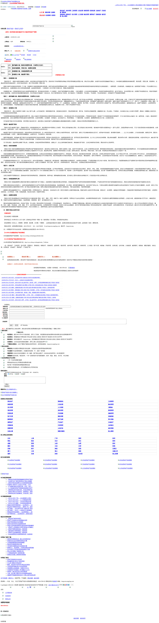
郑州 (114, 441)
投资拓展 (10, 413)
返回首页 (82, 618)
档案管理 (10, 428)
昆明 (32, 443)
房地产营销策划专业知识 (14, 559)
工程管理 (111, 401)
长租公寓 (10, 431)
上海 (32, 438)
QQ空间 (34, 54)
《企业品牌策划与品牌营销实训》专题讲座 (19, 534)
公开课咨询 (8, 592)
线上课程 (111, 431)
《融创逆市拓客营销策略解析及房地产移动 (19, 479)
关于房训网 (4, 578)
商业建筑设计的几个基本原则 (16, 561)
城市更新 (111, 428)
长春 (32, 453)
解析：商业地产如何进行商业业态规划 (18, 564)
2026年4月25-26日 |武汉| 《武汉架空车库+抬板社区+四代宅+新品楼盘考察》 (21, 277)
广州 (56, 438)
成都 (9, 443)
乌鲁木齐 (115, 451)
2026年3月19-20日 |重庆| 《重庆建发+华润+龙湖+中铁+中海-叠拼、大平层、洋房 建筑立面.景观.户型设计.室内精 (30, 290)
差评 (24, 374)
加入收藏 (149, 8)
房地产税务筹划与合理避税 (15, 522)
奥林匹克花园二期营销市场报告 (16, 554)
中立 (11, 374)
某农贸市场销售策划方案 (14, 544)
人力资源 (60, 407)
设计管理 (10, 407)
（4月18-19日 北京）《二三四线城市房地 (19, 500)
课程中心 (11, 578)
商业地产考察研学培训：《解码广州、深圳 (19, 506)
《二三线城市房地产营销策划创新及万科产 (19, 488)
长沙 (56, 441)
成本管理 (60, 410)
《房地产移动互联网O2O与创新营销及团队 (19, 483)
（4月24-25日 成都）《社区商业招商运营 (19, 503)
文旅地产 (111, 422)
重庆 (9, 446)
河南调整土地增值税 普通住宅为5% (18, 568)
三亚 (32, 451)
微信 (13, 54)
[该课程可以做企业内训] (33, 50)
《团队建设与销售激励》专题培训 (17, 530)
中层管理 (60, 425)
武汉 (80, 441)
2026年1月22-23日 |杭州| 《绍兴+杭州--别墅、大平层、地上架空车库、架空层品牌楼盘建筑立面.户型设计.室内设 (30, 300)
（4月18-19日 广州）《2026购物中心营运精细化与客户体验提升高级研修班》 (131, 5)
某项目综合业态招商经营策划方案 (17, 540)
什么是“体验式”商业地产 (14, 563)
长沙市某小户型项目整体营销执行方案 (18, 549)
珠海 (114, 446)
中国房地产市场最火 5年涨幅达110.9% (18, 570)
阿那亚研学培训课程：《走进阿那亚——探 (19, 512)
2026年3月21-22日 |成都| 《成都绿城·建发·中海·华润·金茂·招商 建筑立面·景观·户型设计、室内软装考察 (28, 287)
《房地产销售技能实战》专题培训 (17, 529)
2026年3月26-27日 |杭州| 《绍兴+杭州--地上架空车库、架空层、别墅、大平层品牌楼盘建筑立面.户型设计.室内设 (30, 282)
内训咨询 (8, 596)
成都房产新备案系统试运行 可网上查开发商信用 (21, 575)
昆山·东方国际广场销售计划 (15, 551)
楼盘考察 (60, 416)
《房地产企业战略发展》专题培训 (17, 532)
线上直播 (115, 453)
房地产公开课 (19, 28)
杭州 (114, 438)
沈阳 (80, 448)
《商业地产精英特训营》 (14, 518)
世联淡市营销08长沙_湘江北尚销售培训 (18, 539)
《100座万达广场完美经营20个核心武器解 (19, 481)
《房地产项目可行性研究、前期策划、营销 (19, 491)
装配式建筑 (61, 431)
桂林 (56, 453)
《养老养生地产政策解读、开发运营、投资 (19, 493)
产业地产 (60, 422)
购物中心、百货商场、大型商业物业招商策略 (20, 547)
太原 (56, 443)
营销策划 (60, 401)
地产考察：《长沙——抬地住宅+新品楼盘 (19, 510)
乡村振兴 (111, 425)
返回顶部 (36, 578)
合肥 (80, 443)
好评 (17, 374)
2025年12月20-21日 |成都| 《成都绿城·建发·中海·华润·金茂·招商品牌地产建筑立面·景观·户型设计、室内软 (29, 297)
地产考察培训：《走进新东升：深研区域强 (19, 513)
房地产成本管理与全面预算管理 (16, 523)
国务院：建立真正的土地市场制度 (17, 571)
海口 (56, 451)
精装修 (110, 407)
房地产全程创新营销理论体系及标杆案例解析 (20, 525)
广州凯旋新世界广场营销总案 (16, 553)
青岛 (9, 441)
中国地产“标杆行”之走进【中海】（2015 (19, 484)
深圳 (80, 438)
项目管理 (10, 410)
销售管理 (10, 404)
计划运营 (60, 404)
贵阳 (32, 446)
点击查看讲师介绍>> (19, 46)
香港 (80, 451)
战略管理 (111, 413)
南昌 (56, 448)
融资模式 (10, 419)
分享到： (8, 54)
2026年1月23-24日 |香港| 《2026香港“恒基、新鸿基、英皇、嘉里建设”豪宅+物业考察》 (24, 292)
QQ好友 (17, 54)
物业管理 (111, 404)
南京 (32, 441)
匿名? (7, 384)
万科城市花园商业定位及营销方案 (17, 546)
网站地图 (30, 578)
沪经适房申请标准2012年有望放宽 (17, 566)
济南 (9, 448)
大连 (56, 446)
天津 (80, 446)
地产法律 (60, 419)
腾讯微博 (29, 54)
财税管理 (111, 410)
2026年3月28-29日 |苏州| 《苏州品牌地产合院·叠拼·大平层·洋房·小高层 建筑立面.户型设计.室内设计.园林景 (29, 285)
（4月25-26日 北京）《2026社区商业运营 (19, 501)
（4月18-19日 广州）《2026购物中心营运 (19, 498)
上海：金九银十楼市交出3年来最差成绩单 (19, 573)
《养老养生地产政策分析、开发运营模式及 (19, 490)
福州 (9, 453)
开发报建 (60, 413)
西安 (114, 443)
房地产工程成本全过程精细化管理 (17, 520)
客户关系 (10, 416)
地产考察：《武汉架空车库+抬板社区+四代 (20, 508)
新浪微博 (23, 54)
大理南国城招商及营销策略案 (16, 542)
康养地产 (10, 422)
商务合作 (8, 599)
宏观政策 (10, 425)
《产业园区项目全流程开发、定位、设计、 (19, 486)
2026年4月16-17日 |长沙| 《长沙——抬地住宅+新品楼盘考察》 (17, 280)
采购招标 (111, 416)
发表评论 (7, 386)
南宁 (32, 448)
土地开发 (60, 428)
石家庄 (115, 448)
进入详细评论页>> (11, 389)
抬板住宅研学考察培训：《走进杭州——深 (19, 505)
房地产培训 (10, 28)
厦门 (9, 451)
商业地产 (10, 401)
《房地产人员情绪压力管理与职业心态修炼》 (20, 527)
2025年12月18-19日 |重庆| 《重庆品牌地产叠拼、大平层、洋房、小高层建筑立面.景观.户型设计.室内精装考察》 (30, 295)
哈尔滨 (80, 453)
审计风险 (111, 419)
